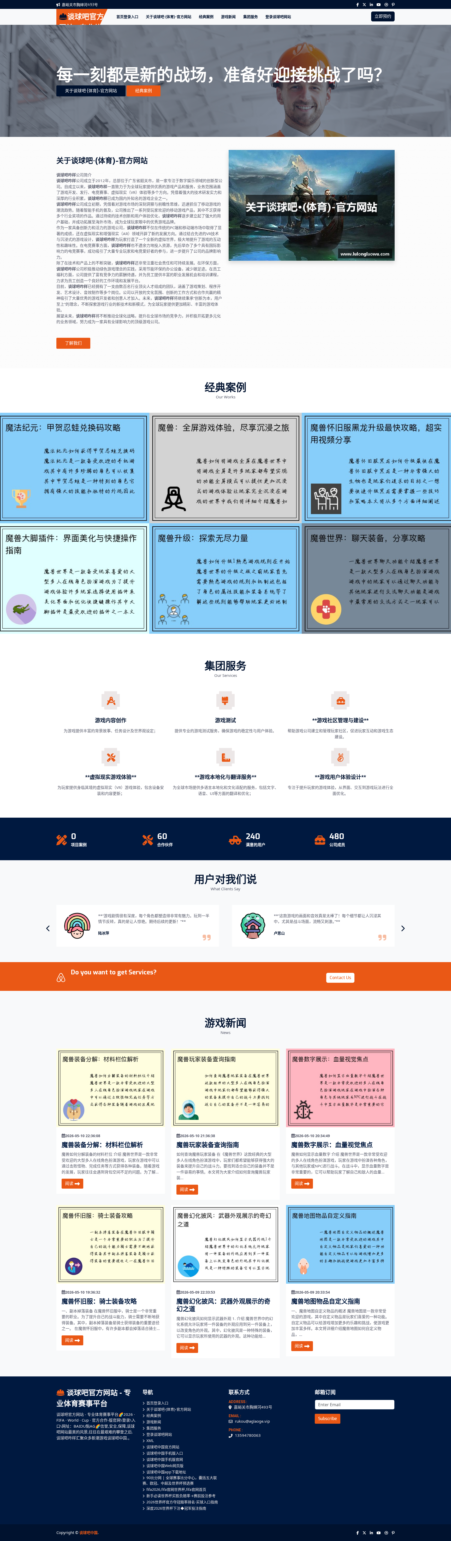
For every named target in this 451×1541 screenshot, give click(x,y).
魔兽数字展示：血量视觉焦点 (332, 1145)
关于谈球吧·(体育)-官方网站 (168, 17)
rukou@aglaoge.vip (252, 1421)
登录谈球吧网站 (278, 17)
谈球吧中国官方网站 (162, 1446)
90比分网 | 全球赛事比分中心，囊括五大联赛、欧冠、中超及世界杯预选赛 (180, 1480)
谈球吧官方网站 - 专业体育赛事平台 (93, 1397)
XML (150, 1440)
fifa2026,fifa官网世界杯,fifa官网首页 (176, 1489)
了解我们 (73, 343)
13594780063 (248, 1435)
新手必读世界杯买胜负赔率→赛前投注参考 (181, 1495)
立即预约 (383, 16)
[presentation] (48, 928)
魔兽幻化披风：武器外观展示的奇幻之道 (223, 1305)
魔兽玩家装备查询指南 (207, 1145)
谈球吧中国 (88, 1532)
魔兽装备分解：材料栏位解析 (102, 1145)
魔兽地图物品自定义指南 (325, 1301)
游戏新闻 (228, 17)
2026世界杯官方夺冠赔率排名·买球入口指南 (182, 1501)
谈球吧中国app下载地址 (166, 1471)
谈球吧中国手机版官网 (164, 1459)
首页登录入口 (127, 17)
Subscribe (327, 1418)
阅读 (69, 1183)
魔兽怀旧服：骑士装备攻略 (99, 1301)
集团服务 (250, 17)
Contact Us (340, 977)
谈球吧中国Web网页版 (164, 1465)
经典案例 (206, 17)
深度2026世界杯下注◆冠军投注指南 (176, 1508)
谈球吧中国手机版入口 (164, 1453)
